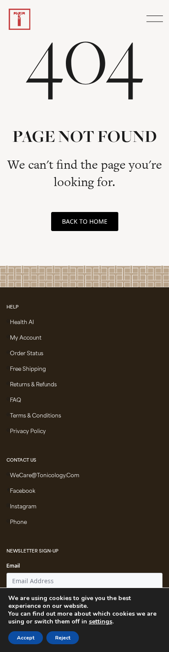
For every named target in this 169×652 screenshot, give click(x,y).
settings (100, 622)
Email (13, 566)
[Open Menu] (153, 19)
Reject (62, 637)
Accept (25, 637)
